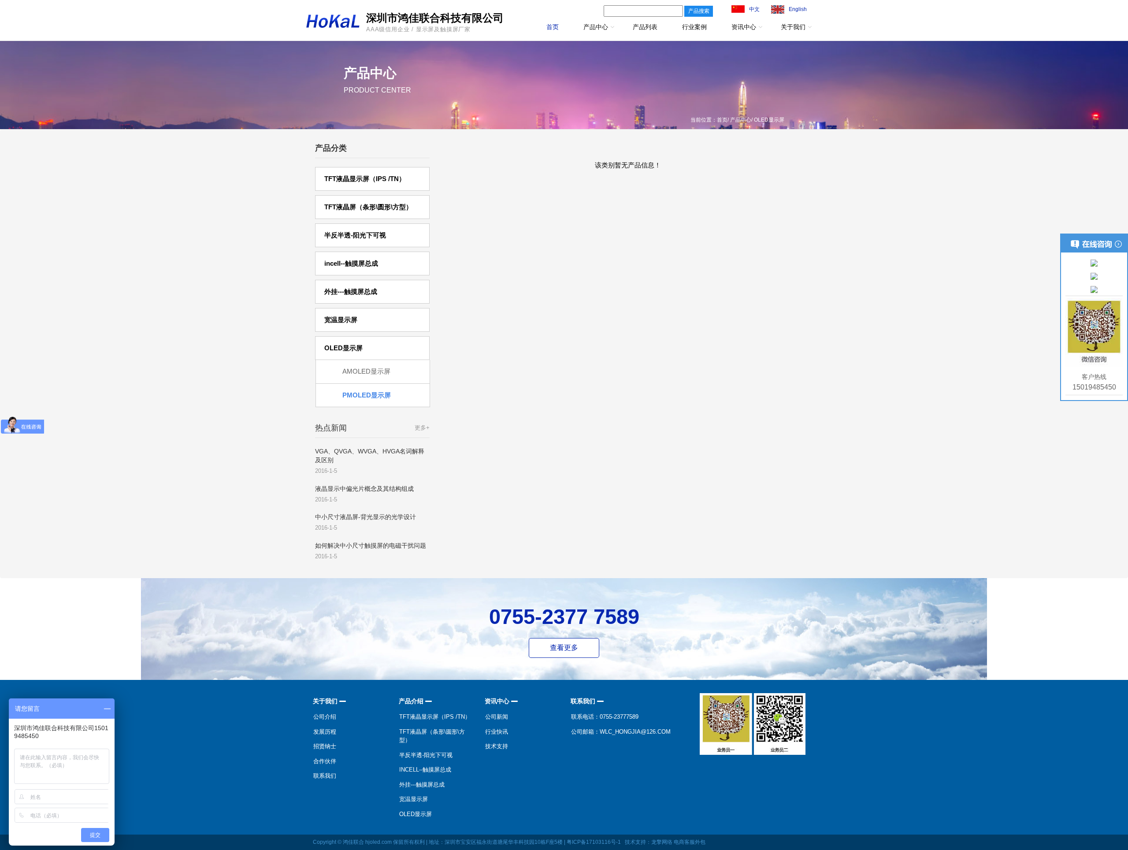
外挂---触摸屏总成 (422, 784)
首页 (552, 26)
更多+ (422, 427)
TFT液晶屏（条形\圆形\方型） (432, 736)
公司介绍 (324, 716)
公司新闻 (496, 716)
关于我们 (793, 26)
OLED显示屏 (415, 814)
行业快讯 (496, 731)
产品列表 (645, 26)
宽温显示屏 (413, 799)
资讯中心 (743, 26)
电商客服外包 (689, 842)
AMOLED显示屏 (366, 371)
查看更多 (564, 647)
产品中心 (595, 26)
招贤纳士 (324, 746)
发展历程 (324, 731)
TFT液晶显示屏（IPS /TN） (435, 716)
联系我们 (324, 775)
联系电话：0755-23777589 (604, 716)
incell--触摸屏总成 (425, 769)
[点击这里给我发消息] (1094, 263)
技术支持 (496, 746)
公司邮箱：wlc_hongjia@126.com (621, 731)
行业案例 (694, 26)
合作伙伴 (324, 761)
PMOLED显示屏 (366, 395)
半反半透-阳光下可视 (426, 755)
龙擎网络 (661, 842)
